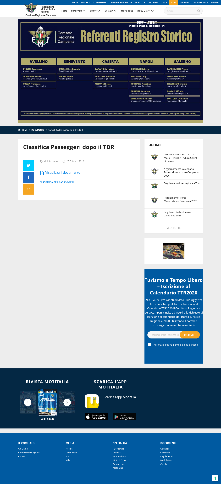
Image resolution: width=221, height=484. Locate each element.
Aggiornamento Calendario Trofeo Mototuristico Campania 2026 (181, 172)
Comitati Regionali (120, 2)
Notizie (69, 448)
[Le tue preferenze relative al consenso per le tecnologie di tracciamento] (215, 478)
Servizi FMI (153, 2)
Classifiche (165, 452)
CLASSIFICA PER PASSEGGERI (57, 182)
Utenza (109, 10)
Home (64, 10)
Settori (84, 2)
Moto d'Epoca (119, 460)
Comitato (76, 10)
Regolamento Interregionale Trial (182, 183)
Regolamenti (166, 456)
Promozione (119, 464)
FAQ (163, 2)
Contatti (22, 456)
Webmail (215, 2)
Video (68, 460)
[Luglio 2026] (47, 402)
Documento (37, 130)
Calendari (164, 448)
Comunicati (71, 452)
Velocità (117, 452)
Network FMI (199, 2)
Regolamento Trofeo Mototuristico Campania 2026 (180, 199)
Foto (68, 456)
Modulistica (165, 460)
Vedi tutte (174, 228)
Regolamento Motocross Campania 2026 (177, 213)
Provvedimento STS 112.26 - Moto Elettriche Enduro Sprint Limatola (180, 158)
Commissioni (100, 2)
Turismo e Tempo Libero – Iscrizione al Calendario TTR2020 (174, 286)
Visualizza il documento (62, 172)
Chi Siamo (23, 448)
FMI (73, 2)
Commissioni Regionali (29, 452)
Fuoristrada (118, 448)
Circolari (164, 464)
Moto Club (140, 2)
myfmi (174, 2)
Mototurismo (51, 161)
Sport (93, 10)
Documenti (185, 2)
